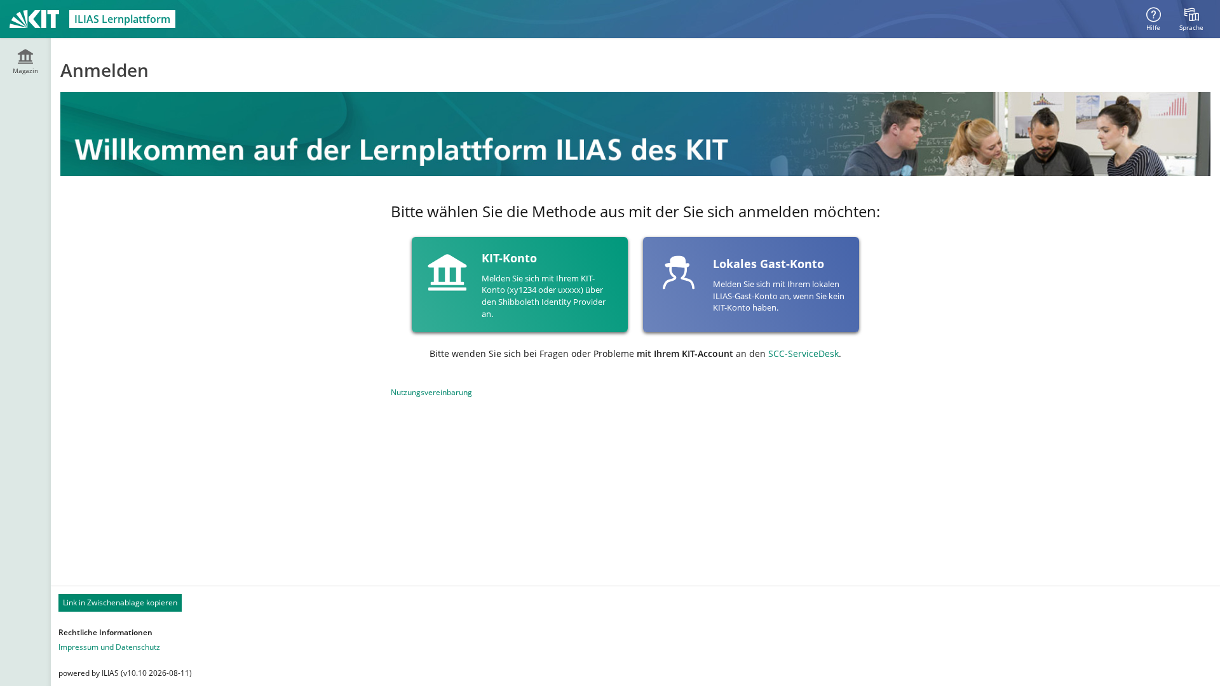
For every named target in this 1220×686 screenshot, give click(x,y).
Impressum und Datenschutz (109, 647)
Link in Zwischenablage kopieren (120, 602)
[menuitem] (1191, 19)
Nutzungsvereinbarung (431, 392)
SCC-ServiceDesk (803, 353)
